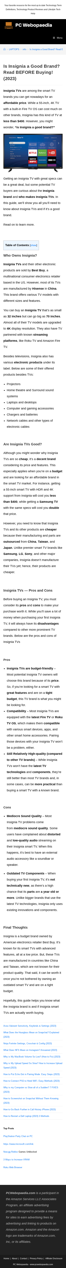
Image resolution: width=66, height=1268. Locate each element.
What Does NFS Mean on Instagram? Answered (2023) (30, 1050)
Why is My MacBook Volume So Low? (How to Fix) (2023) (31, 1056)
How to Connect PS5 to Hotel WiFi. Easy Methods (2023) (31, 1081)
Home (6, 1258)
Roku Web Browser (12, 1167)
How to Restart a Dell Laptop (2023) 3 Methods (26, 1116)
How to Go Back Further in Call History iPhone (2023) (29, 1109)
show (33, 245)
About (14, 1258)
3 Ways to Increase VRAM (16, 1159)
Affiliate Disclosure (53, 1258)
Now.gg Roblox (10, 1152)
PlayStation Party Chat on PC (18, 1136)
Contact (23, 1258)
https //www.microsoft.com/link (18, 1144)
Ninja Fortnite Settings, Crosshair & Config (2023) (27, 1043)
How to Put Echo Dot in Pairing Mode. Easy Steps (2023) (31, 1074)
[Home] (4, 49)
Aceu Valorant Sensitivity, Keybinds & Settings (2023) (29, 1026)
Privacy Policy (36, 1258)
